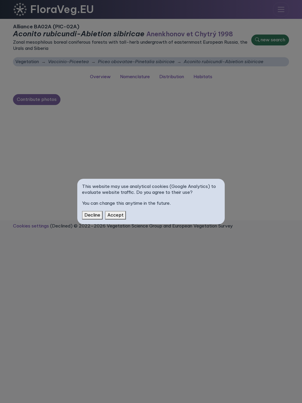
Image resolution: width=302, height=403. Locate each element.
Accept (115, 215)
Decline (92, 215)
